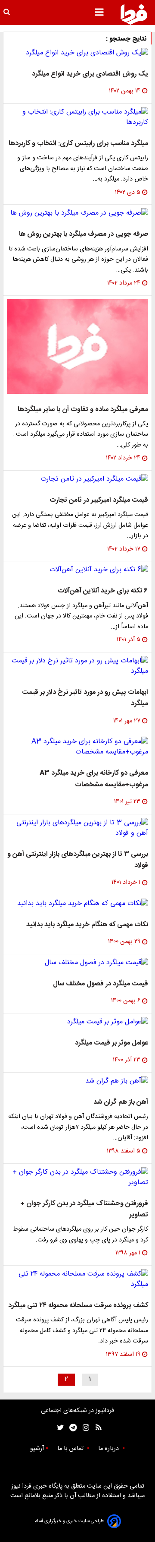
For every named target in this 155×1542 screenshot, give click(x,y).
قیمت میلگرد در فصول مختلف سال (100, 984)
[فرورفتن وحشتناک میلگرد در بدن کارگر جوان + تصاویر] (77, 1177)
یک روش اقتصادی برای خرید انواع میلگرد (90, 74)
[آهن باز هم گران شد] (77, 1081)
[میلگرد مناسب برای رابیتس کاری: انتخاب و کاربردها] (77, 117)
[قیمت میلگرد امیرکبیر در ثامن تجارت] (77, 479)
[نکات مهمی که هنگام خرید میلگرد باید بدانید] (77, 904)
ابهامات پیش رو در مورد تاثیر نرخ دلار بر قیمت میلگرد (85, 698)
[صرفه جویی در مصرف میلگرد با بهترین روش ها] (77, 213)
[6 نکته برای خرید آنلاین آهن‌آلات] (77, 570)
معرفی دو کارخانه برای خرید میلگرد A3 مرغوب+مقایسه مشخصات (94, 778)
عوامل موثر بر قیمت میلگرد (111, 1043)
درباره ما (109, 1449)
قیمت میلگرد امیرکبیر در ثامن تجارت (99, 500)
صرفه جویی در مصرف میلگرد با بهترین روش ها (83, 234)
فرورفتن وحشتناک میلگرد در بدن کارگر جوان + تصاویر (84, 1209)
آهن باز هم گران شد (120, 1102)
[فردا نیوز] (134, 14)
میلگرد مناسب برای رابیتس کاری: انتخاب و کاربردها (78, 143)
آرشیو (37, 1449)
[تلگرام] (70, 1428)
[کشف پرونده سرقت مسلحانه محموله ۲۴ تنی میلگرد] (77, 1279)
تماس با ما (71, 1449)
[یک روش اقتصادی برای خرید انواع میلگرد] (77, 53)
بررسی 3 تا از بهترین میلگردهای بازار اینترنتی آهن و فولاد (77, 860)
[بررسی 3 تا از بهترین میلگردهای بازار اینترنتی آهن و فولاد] (77, 828)
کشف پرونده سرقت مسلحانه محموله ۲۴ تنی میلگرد (78, 1305)
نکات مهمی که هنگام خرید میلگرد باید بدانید (87, 925)
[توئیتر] (58, 1428)
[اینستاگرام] (83, 1428)
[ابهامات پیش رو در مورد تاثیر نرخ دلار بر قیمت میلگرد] (77, 666)
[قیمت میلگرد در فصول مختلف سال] (77, 963)
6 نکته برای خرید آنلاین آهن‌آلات (103, 591)
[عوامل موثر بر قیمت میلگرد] (77, 1022)
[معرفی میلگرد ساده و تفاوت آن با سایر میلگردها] (77, 346)
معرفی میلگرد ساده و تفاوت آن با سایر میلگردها (83, 409)
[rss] (96, 1428)
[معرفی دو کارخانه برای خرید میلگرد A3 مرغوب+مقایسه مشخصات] (77, 747)
